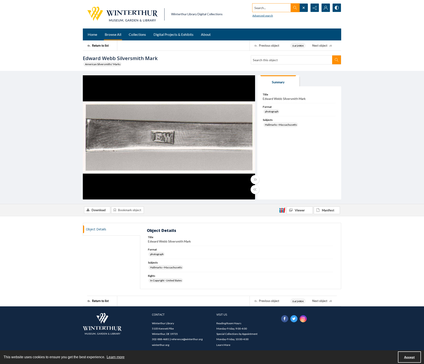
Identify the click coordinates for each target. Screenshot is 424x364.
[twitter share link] (293, 318)
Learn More (223, 345)
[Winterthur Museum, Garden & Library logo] (122, 14)
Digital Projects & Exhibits (173, 34)
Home (92, 34)
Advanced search (262, 15)
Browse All (113, 34)
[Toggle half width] (255, 189)
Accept (409, 357)
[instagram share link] (303, 318)
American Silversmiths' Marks (103, 64)
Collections (137, 34)
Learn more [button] (116, 357)
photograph (271, 111)
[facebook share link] (284, 318)
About (206, 34)
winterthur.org (160, 345)
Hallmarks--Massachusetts (281, 124)
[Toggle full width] (255, 179)
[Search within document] (336, 59)
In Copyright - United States (166, 280)
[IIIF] (282, 210)
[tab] (278, 81)
